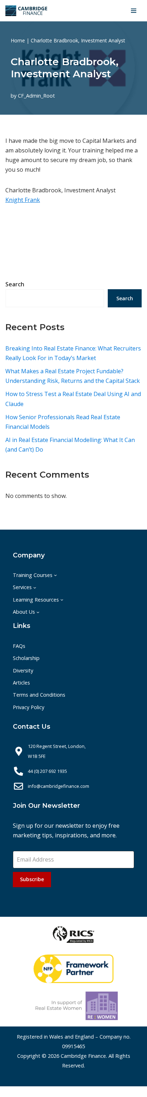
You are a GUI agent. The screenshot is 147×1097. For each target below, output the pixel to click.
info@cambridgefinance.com (58, 786)
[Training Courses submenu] (55, 575)
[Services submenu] (34, 587)
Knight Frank (22, 200)
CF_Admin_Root (36, 95)
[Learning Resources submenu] (62, 599)
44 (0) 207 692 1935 (47, 771)
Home (18, 40)
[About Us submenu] (38, 611)
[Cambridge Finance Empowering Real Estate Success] (26, 10)
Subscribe (32, 879)
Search (14, 284)
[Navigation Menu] (134, 10)
